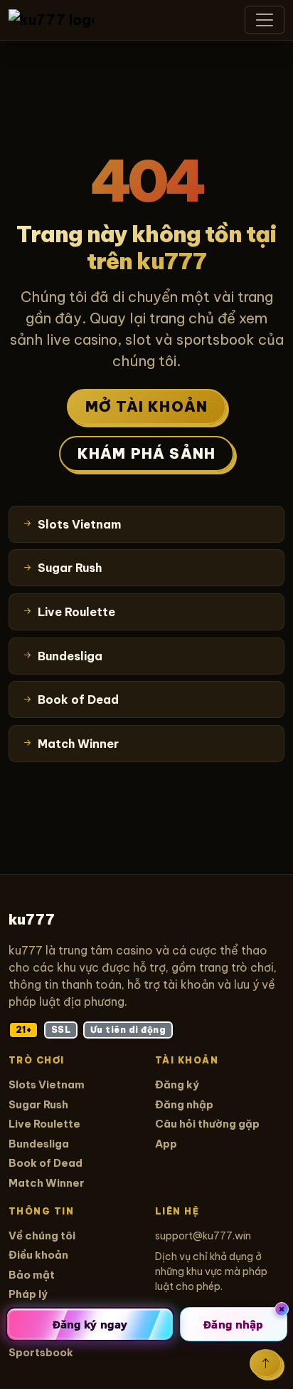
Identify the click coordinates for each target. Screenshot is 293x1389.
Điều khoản (38, 1254)
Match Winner (47, 1183)
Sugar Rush (38, 1104)
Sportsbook (41, 1352)
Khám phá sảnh (147, 453)
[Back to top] (266, 1363)
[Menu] (264, 20)
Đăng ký (177, 1084)
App (166, 1143)
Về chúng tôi (42, 1235)
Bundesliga (39, 1143)
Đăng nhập (184, 1104)
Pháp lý (28, 1294)
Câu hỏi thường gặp (207, 1123)
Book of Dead (45, 1163)
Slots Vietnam (47, 1084)
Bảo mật (32, 1274)
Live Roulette (44, 1123)
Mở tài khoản (146, 406)
